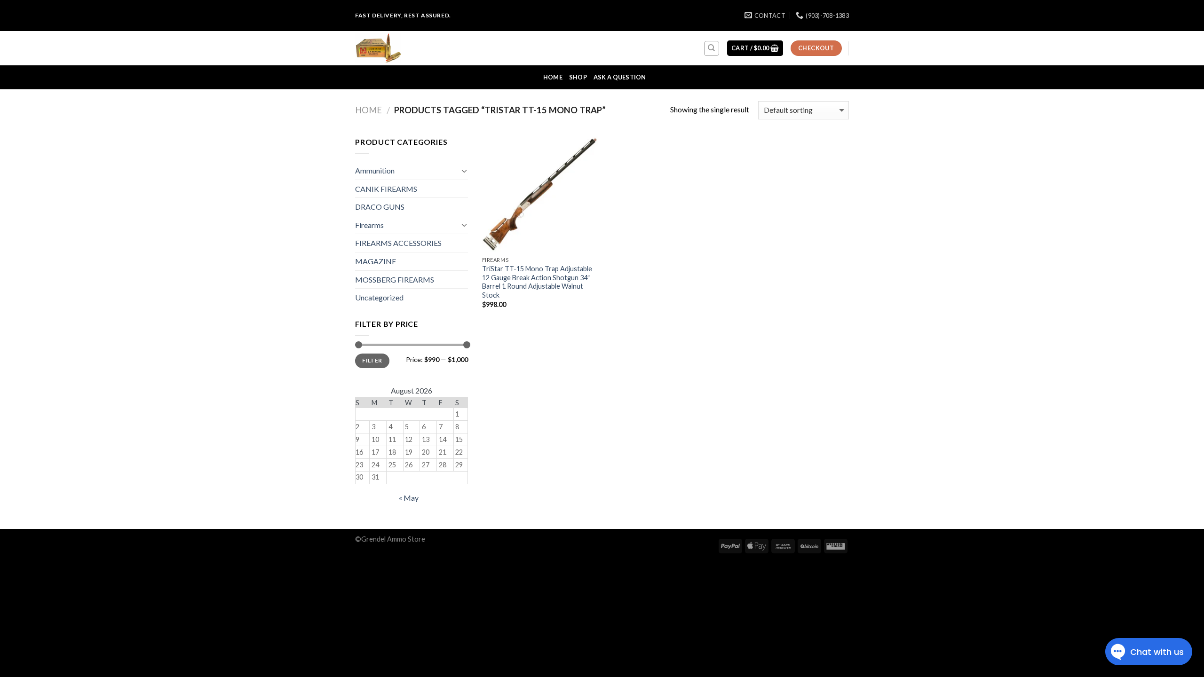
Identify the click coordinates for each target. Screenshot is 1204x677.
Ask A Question (620, 77)
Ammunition (375, 170)
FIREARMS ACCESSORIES (398, 242)
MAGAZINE (375, 261)
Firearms (369, 224)
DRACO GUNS (379, 206)
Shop (578, 77)
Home (552, 77)
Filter (372, 360)
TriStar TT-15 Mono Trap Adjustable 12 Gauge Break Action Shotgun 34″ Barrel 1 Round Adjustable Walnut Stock (537, 282)
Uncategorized (379, 297)
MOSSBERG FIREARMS (394, 279)
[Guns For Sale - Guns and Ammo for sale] (402, 48)
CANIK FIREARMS (386, 188)
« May (409, 497)
